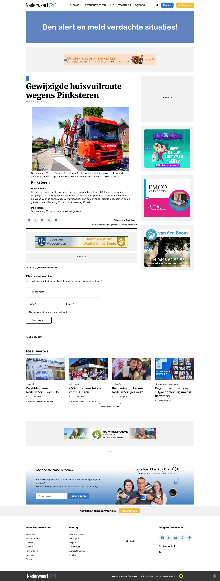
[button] (29, 220)
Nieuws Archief (125, 220)
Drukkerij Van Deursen (45, 401)
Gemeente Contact (103, 225)
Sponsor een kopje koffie (157, 469)
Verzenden (38, 320)
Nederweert (132, 225)
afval (94, 225)
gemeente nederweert (119, 225)
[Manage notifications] (215, 576)
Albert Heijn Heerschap (88, 401)
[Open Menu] (170, 5)
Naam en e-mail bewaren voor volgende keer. (51, 312)
